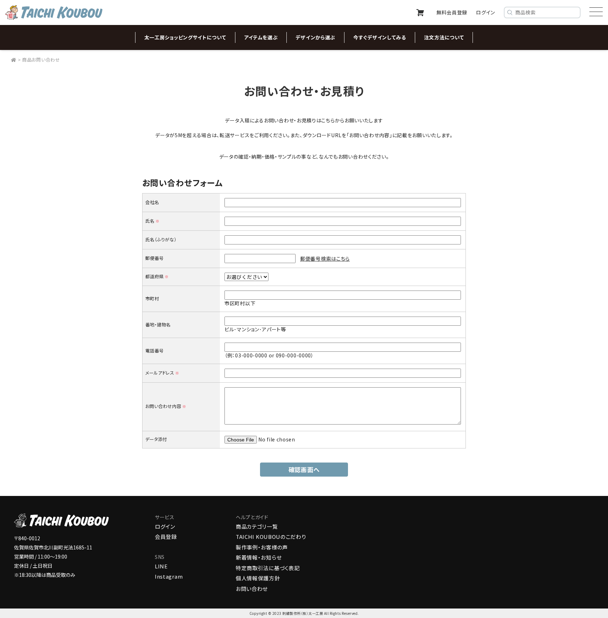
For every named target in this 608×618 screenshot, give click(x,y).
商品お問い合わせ (41, 59)
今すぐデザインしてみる (379, 37)
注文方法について (444, 37)
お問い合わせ (252, 588)
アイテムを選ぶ (261, 37)
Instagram (169, 576)
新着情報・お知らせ (258, 557)
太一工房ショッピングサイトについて (185, 37)
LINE (161, 566)
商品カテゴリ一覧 (257, 526)
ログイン (165, 526)
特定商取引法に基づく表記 (267, 568)
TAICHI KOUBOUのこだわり (271, 536)
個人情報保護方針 (258, 578)
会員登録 (166, 536)
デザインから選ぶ (315, 37)
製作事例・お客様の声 (262, 547)
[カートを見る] (420, 12)
